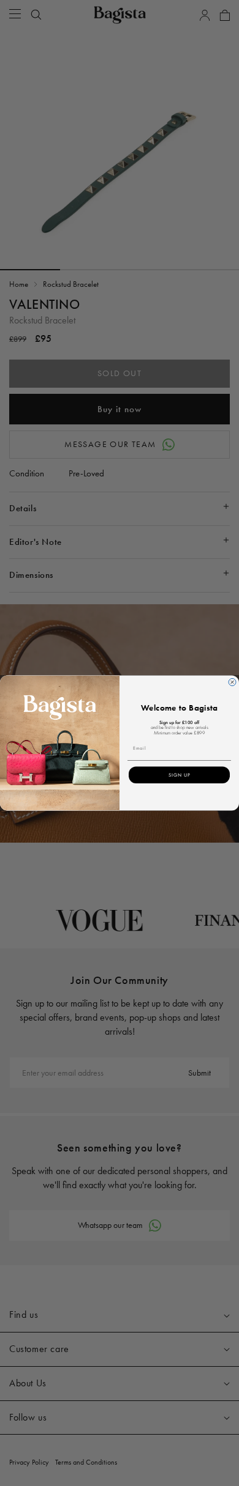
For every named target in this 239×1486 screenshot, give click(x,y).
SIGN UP (180, 775)
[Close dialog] (232, 682)
